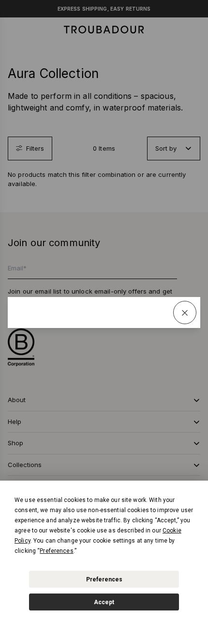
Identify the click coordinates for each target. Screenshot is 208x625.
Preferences (104, 579)
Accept (104, 602)
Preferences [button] (56, 550)
